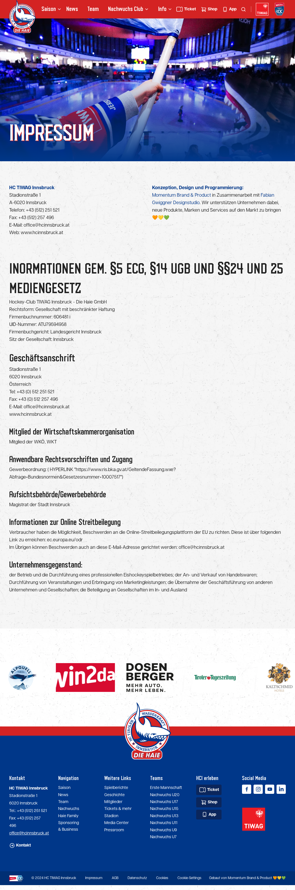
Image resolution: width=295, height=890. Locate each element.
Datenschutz (137, 878)
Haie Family (68, 816)
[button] (49, 9)
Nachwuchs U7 (163, 837)
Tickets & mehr (118, 809)
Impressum (94, 878)
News (72, 9)
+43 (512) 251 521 (43, 210)
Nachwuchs (118, 9)
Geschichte (114, 795)
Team (93, 9)
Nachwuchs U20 (164, 795)
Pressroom (114, 830)
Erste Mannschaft (166, 788)
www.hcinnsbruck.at (42, 232)
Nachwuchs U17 (164, 802)
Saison (64, 788)
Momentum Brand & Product (181, 195)
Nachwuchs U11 (163, 823)
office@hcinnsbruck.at (46, 225)
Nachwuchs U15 (164, 809)
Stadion (111, 816)
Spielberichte (116, 788)
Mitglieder (113, 802)
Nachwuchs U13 (164, 816)
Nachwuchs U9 (163, 830)
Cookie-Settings (189, 878)
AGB (115, 878)
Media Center (116, 823)
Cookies (162, 878)
